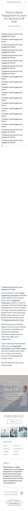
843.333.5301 (17, 505)
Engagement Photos (14, 26)
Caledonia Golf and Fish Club (14, 320)
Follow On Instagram (10, 492)
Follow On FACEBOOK (10, 494)
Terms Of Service (17, 501)
